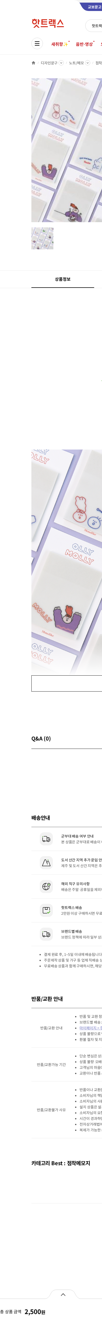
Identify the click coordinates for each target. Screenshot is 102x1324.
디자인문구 (49, 62)
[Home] (33, 63)
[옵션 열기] (63, 1294)
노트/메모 (76, 62)
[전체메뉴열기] (37, 43)
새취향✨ (59, 44)
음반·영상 (84, 44)
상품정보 (62, 279)
